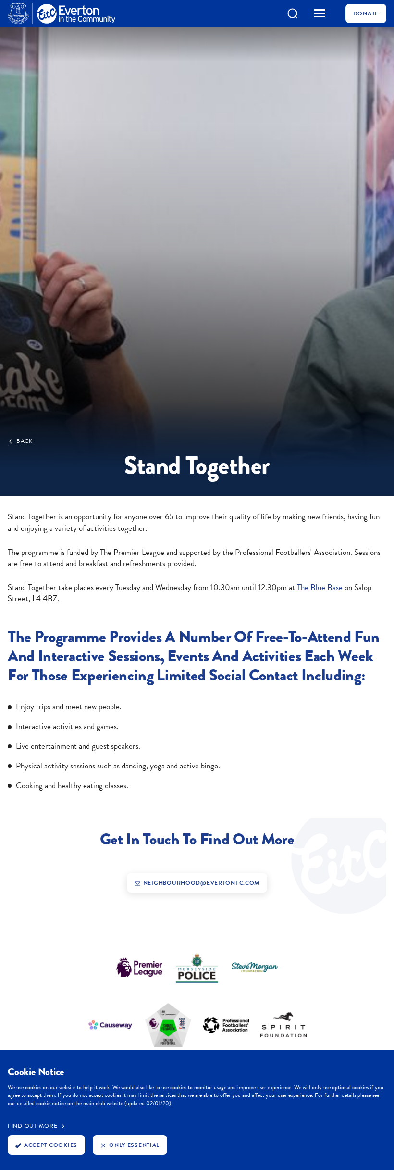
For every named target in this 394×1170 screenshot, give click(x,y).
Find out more (32, 1125)
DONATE (366, 13)
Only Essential (134, 1145)
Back (24, 441)
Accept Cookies (50, 1145)
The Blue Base (320, 587)
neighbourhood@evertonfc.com (201, 883)
